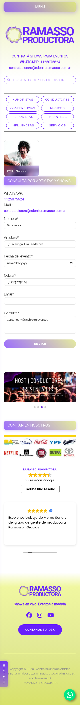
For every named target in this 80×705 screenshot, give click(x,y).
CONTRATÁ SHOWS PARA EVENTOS (40, 56)
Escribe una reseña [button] (40, 489)
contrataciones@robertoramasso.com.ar (40, 68)
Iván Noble (16, 170)
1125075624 (50, 62)
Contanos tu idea (40, 629)
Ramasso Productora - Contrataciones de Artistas (40, 35)
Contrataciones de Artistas (53, 669)
